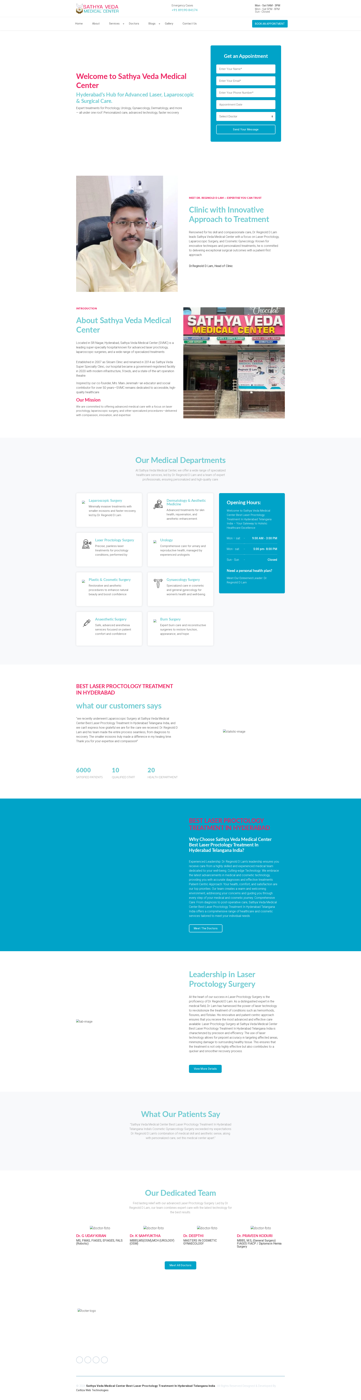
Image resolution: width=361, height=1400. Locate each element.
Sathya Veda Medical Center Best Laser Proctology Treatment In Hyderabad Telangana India (151, 1386)
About (96, 23)
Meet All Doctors (180, 1265)
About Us (248, 1322)
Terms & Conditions (254, 1331)
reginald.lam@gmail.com (160, 1335)
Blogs (152, 23)
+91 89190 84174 (185, 10)
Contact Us (190, 23)
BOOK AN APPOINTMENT (270, 23)
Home (79, 23)
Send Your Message (246, 129)
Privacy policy (251, 1335)
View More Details (205, 1068)
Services (114, 23)
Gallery (169, 23)
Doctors (134, 23)
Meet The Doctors (206, 928)
